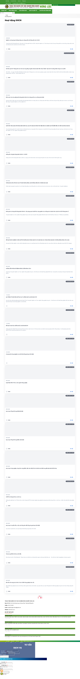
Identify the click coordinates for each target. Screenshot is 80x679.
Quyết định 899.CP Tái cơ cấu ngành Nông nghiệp (16, 382)
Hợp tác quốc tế (33, 10)
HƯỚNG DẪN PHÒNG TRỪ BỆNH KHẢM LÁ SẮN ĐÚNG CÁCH (18, 268)
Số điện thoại (4, 652)
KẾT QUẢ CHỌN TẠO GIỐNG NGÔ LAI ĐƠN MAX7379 (17, 325)
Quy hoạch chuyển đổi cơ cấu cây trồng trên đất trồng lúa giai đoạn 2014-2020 (23, 525)
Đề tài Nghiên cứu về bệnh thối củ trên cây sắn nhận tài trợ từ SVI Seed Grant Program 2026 (22, 636)
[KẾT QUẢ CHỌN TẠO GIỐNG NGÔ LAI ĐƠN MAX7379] (40, 315)
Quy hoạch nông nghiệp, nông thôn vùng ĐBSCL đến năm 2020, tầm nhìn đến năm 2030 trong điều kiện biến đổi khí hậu (31, 468)
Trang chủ (3, 10)
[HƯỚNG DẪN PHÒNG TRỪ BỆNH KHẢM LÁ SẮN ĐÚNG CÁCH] (40, 258)
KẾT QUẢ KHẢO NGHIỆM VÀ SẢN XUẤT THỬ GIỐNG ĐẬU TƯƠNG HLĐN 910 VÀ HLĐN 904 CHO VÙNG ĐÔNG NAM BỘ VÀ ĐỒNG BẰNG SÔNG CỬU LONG (37, 239)
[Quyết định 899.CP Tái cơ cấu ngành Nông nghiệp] (40, 372)
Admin (9, 77)
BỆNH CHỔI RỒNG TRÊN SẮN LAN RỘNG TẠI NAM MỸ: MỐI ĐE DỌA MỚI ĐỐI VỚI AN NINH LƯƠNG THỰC (27, 623)
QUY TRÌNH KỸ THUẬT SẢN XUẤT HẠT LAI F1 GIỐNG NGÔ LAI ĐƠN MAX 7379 (21, 297)
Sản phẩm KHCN (23, 10)
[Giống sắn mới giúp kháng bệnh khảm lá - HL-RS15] (40, 144)
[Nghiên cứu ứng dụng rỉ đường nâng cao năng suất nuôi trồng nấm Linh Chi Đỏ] (40, 30)
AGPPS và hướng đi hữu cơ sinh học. (13, 496)
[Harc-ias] (28, 8)
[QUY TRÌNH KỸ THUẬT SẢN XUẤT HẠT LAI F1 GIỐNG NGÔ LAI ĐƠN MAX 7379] (40, 287)
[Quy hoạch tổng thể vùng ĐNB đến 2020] (40, 401)
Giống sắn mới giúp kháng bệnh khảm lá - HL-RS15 (16, 154)
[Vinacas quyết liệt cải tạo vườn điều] (40, 543)
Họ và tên (3, 651)
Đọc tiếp (71, 77)
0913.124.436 (55, 5)
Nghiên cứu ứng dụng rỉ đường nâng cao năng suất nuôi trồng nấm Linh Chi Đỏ (23, 40)
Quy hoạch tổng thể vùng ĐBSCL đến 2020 (15, 439)
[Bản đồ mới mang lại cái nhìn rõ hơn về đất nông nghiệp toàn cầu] (40, 572)
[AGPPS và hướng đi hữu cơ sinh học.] (40, 486)
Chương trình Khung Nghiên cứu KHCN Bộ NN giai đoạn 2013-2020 (20, 354)
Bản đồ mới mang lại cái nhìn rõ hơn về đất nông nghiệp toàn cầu (20, 582)
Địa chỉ (1, 654)
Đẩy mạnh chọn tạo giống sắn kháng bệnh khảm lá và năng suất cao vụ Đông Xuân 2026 (25, 97)
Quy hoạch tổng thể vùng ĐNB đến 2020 (14, 411)
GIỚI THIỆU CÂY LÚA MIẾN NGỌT (12, 629)
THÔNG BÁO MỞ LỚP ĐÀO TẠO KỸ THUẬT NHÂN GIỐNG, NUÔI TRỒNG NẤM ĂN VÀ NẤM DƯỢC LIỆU (27, 182)
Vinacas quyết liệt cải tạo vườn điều (13, 553)
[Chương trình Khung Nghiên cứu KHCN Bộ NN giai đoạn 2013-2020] (40, 344)
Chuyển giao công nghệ (45, 10)
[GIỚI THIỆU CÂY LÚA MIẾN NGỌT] (12, 627)
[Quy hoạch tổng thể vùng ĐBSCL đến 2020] (40, 429)
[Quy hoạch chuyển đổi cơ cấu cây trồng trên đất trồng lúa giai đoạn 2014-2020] (40, 515)
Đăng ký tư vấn (5, 656)
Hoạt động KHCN (13, 10)
